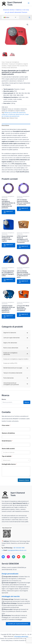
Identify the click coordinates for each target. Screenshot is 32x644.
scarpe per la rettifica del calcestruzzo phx (13, 114)
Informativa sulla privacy (21, 636)
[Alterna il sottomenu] (27, 332)
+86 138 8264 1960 (18, 548)
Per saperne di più (8, 212)
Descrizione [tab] (5, 125)
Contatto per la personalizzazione (18, 623)
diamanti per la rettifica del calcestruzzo (15, 112)
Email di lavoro (7, 441)
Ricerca (4, 399)
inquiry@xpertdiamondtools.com (16, 550)
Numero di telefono (8, 433)
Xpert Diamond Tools (14, 3)
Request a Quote (24, 480)
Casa (3, 62)
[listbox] (16, 460)
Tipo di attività (7, 456)
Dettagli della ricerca (9, 464)
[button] (27, 24)
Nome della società (8, 448)
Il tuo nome (6, 425)
